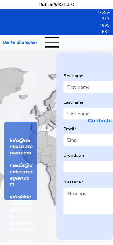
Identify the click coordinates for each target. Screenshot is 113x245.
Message (73, 182)
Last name (73, 102)
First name (73, 75)
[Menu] (52, 42)
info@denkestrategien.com (21, 146)
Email (69, 128)
